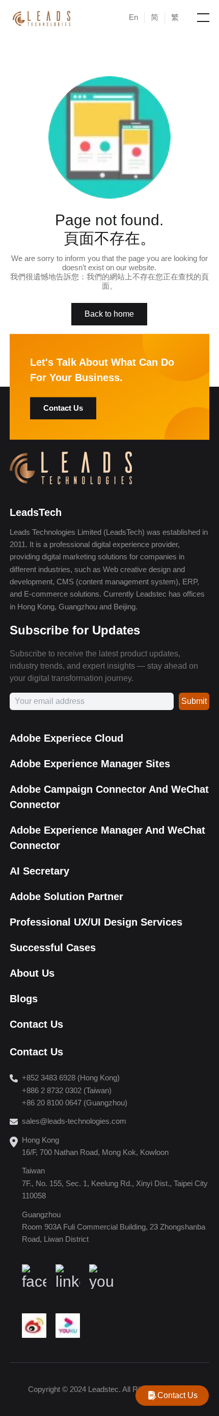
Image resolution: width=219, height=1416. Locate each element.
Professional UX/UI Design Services (96, 922)
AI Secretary (39, 871)
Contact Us (63, 408)
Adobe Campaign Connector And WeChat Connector (109, 797)
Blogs (24, 998)
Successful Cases (53, 947)
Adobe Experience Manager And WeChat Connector (107, 837)
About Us (32, 973)
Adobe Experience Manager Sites (90, 763)
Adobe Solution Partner (66, 896)
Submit (194, 701)
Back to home (109, 314)
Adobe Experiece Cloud (66, 738)
